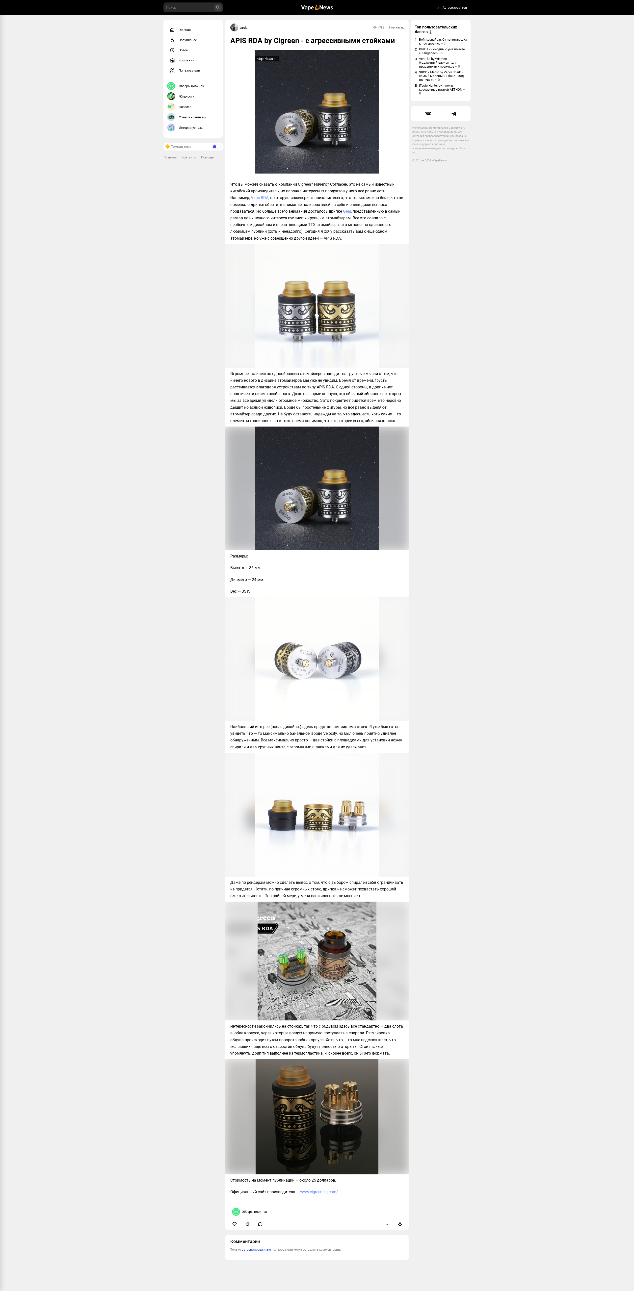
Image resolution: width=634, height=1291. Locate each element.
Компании (186, 60)
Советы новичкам (192, 117)
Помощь (207, 157)
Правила (170, 157)
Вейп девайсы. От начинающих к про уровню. (443, 41)
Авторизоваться (455, 7)
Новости (185, 107)
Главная (185, 30)
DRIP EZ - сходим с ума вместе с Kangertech (442, 51)
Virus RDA (259, 197)
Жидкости (186, 96)
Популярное (188, 40)
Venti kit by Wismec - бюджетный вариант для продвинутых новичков (439, 62)
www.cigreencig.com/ (319, 1192)
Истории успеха (191, 127)
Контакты (189, 157)
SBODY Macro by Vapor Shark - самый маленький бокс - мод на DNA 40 (441, 76)
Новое (183, 50)
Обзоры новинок (191, 86)
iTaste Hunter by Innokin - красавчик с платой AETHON (442, 89)
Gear (347, 211)
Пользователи (189, 70)
